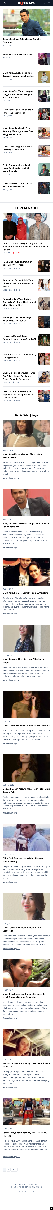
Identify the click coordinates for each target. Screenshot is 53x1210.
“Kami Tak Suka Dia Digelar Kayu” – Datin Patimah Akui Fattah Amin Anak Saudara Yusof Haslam (26, 246)
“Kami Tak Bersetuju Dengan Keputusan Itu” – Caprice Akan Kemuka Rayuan (18, 394)
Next (14, 1169)
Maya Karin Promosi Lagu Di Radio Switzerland (25, 593)
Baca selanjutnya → (11, 478)
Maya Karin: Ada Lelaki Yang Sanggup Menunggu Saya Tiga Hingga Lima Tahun (18, 131)
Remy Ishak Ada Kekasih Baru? (18, 54)
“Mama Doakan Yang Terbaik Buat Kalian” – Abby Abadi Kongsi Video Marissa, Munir (19, 302)
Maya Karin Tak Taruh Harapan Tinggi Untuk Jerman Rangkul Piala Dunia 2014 (18, 94)
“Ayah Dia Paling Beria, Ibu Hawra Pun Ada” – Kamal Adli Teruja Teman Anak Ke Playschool (19, 376)
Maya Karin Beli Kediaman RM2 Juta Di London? (26, 725)
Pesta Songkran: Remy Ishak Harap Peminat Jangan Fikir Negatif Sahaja (16, 168)
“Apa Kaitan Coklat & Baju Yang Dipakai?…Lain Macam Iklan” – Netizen (18, 283)
